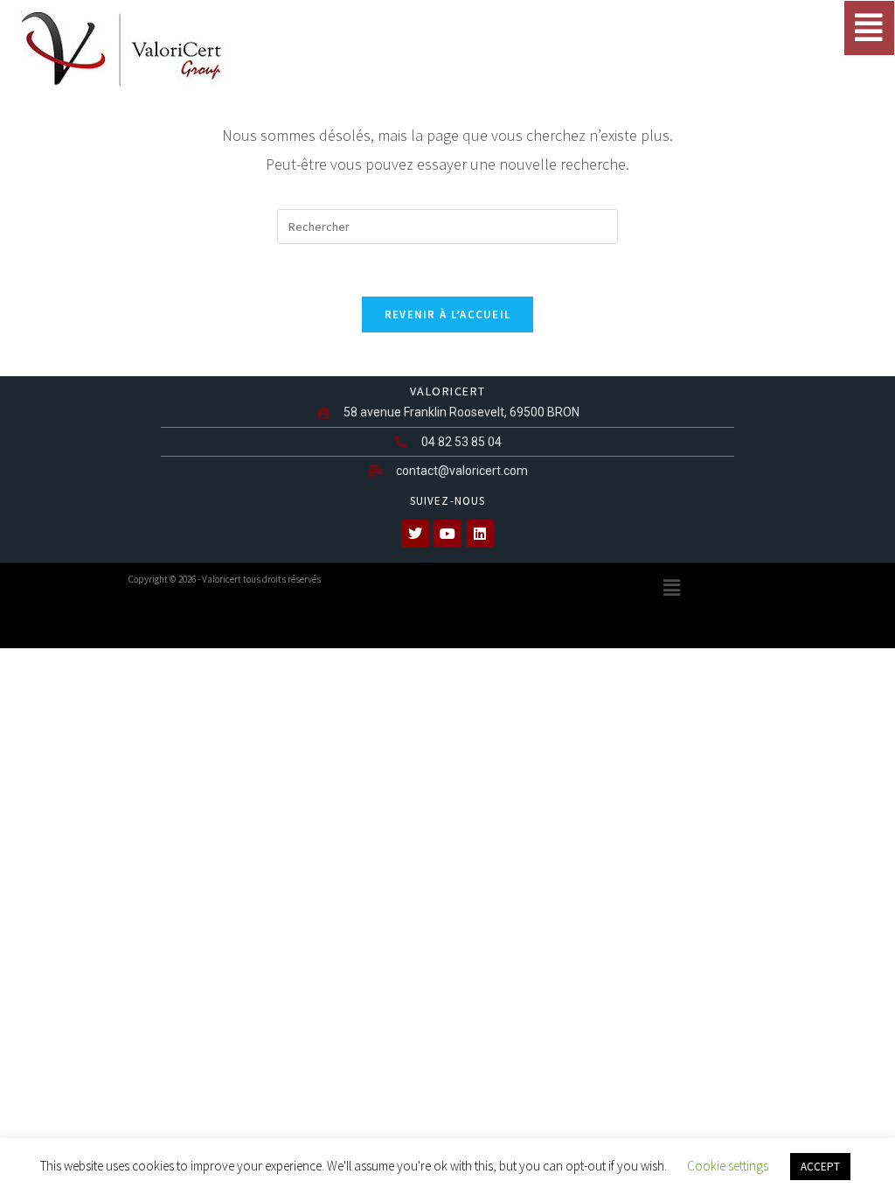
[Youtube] (447, 534)
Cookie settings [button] (727, 1165)
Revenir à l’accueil (448, 314)
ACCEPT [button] (820, 1166)
